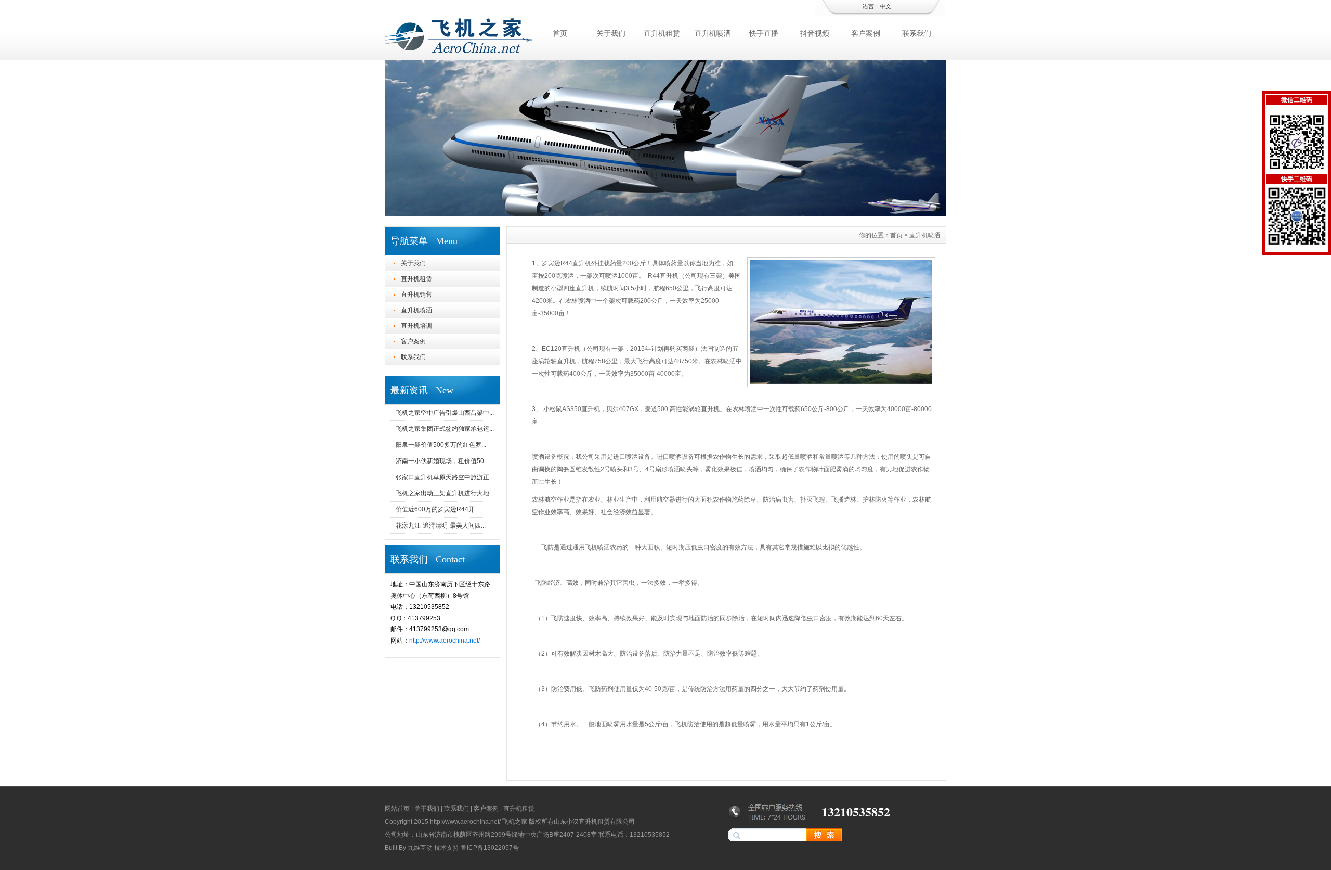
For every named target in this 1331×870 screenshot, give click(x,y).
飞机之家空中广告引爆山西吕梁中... (445, 412)
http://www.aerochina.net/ (444, 640)
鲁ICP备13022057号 (490, 847)
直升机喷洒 (713, 33)
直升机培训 (416, 325)
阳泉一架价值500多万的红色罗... (441, 445)
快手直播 (763, 33)
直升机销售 (416, 294)
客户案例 (865, 33)
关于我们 (610, 33)
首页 (560, 33)
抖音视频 (814, 33)
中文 (885, 6)
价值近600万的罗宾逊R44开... (437, 509)
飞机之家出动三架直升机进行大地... (445, 493)
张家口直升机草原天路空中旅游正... (445, 477)
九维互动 (420, 847)
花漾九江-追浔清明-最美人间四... (441, 525)
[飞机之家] (665, 213)
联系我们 (916, 33)
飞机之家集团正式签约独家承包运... (445, 428)
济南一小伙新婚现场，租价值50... (442, 461)
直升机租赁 (662, 33)
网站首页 (397, 808)
